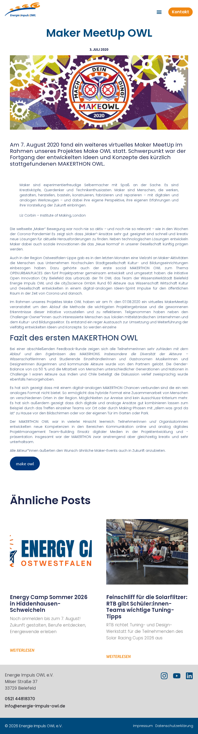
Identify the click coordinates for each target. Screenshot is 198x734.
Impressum (143, 725)
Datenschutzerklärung (174, 725)
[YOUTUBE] (177, 676)
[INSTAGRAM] (164, 676)
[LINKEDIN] (189, 676)
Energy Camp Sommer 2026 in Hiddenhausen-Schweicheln (48, 603)
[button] (159, 12)
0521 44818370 (20, 699)
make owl (25, 463)
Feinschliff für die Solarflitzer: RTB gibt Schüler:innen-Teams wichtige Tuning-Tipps (146, 606)
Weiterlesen (22, 650)
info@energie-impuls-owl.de (35, 706)
